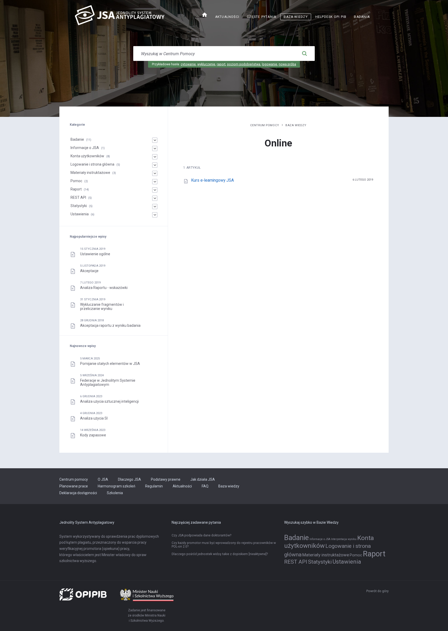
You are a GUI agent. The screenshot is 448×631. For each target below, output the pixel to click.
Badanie (77, 139)
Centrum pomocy (264, 125)
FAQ (205, 486)
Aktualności (227, 17)
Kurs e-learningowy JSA (212, 180)
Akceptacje (89, 271)
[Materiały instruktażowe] (154, 173)
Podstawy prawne (165, 479)
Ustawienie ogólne (95, 254)
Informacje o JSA (85, 148)
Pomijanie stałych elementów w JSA (110, 363)
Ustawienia (80, 214)
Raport (76, 189)
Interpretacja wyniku (343, 539)
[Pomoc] (154, 181)
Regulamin (154, 486)
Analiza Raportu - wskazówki (104, 288)
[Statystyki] (154, 206)
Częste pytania (261, 17)
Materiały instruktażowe (90, 173)
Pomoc (76, 181)
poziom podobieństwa (243, 64)
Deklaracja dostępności (78, 493)
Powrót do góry (377, 591)
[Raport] (154, 190)
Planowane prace (73, 486)
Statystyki (79, 206)
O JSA (103, 479)
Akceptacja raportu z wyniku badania (110, 325)
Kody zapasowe (93, 435)
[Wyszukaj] (304, 53)
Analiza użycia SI (94, 418)
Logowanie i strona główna (92, 164)
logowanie (269, 64)
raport (221, 64)
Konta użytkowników (87, 156)
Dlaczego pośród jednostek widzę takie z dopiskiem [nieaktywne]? (220, 554)
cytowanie (188, 64)
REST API (78, 197)
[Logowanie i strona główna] (154, 165)
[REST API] (154, 198)
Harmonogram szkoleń (116, 486)
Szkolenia (115, 493)
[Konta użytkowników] (154, 156)
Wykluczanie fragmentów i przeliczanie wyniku (102, 306)
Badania (362, 17)
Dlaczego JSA (129, 479)
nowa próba (287, 64)
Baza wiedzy (295, 17)
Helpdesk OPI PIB (332, 17)
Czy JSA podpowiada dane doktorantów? (201, 535)
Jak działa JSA (202, 479)
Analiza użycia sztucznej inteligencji (109, 401)
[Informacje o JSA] (154, 148)
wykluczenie (206, 64)
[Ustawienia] (154, 214)
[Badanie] (154, 140)
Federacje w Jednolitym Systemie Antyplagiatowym (107, 382)
